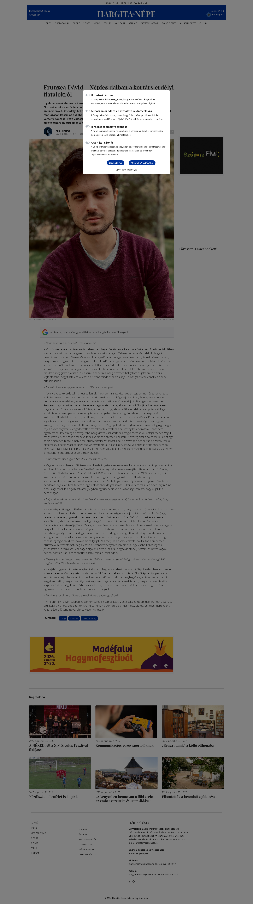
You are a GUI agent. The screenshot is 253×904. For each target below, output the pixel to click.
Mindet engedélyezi (142, 162)
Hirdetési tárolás (102, 95)
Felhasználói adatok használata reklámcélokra (121, 111)
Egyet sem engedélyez (126, 169)
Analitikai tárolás (102, 142)
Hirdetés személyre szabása (109, 127)
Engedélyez (115, 162)
